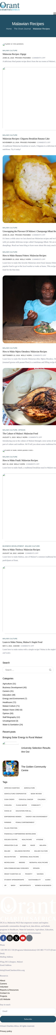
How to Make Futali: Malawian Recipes (20, 460)
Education (7, 695)
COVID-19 (7, 811)
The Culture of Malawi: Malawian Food (20, 433)
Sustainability (35, 880)
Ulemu (48, 880)
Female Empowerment (25, 822)
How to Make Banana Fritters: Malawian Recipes (24, 255)
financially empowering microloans (20, 834)
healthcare (27, 839)
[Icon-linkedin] (29, 938)
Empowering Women (12, 817)
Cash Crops (9, 799)
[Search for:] (28, 670)
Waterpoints (25, 885)
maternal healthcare (29, 857)
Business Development (13, 546)
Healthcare (7, 702)
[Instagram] (10, 938)
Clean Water (21, 805)
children (41, 799)
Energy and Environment (13, 699)
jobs (24, 845)
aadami (21, 553)
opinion (36, 868)
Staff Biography (9, 717)
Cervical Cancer (26, 799)
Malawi (7, 851)
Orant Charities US (12, 874)
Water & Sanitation (11, 725)
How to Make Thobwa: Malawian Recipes (21, 549)
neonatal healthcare (38, 862)
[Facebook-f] (3, 938)
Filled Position (10, 828)
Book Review (36, 794)
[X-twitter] (16, 938)
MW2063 (22, 862)
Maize (32, 845)
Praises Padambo (23, 58)
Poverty (28, 874)
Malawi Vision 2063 (11, 710)
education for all (23, 811)
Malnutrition (10, 857)
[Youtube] (23, 938)
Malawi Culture (10, 50)
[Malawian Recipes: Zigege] (13, 45)
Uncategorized (9, 721)
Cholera (8, 805)
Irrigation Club (11, 845)
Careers (6, 691)
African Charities (12, 788)
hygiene (39, 839)
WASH (13, 885)
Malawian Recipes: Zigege (14, 54)
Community (36, 805)
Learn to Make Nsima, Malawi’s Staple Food (22, 642)
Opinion (21, 430)
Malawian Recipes (22, 851)
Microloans (9, 862)
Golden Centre (10, 839)
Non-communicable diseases (16, 868)
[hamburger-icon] (54, 14)
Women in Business (43, 885)
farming (7, 822)
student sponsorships (14, 880)
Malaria (43, 845)
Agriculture (7, 684)
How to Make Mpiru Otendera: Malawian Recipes (25, 351)
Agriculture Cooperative (15, 794)
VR (5, 885)
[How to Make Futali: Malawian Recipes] (18, 451)
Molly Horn (25, 259)
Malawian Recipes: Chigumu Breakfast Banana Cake (26, 138)
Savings (40, 874)
